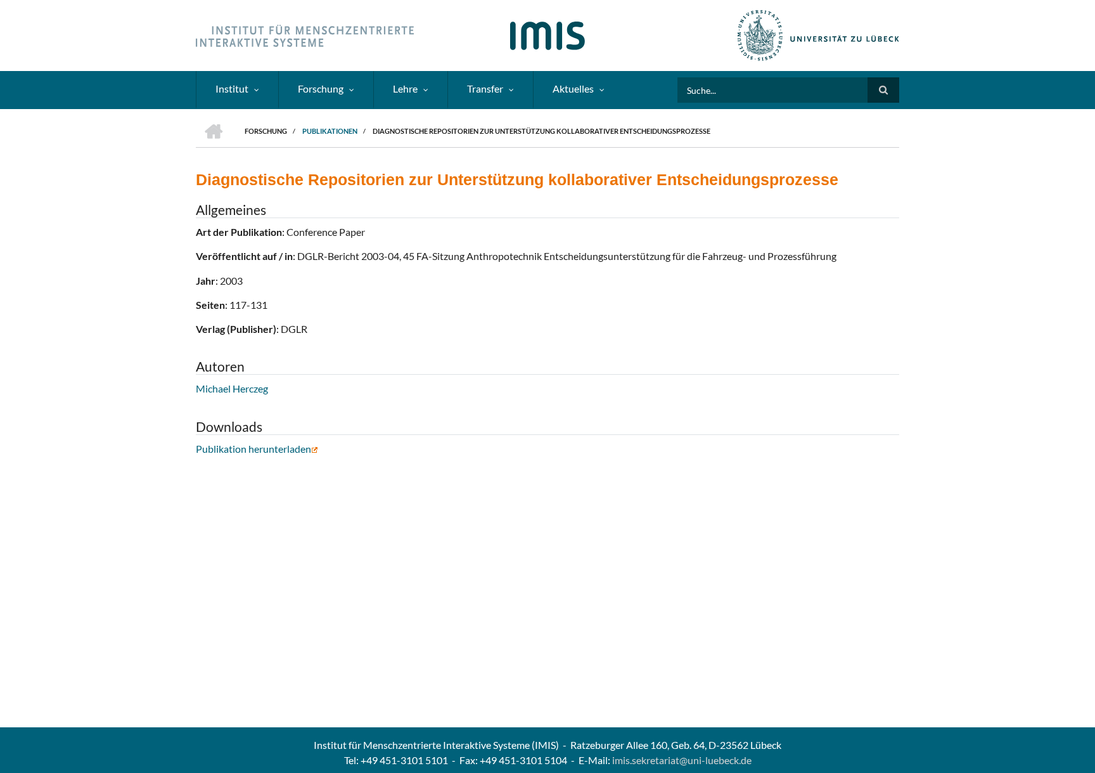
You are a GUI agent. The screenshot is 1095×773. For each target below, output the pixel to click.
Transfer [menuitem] (485, 88)
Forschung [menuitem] (320, 88)
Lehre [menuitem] (405, 88)
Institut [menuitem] (231, 88)
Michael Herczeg (232, 388)
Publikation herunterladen (253, 449)
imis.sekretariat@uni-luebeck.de (682, 760)
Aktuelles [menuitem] (573, 88)
